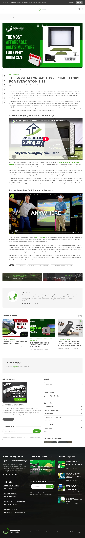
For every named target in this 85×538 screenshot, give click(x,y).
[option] (15, 333)
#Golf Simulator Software (11, 504)
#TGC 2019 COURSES (16, 507)
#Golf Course (7, 491)
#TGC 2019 (6, 507)
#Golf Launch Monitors (10, 499)
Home (41, 17)
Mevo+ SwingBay (40, 237)
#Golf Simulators (21, 265)
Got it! (79, 2)
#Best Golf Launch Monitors (11, 485)
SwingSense (15, 85)
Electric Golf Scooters (63, 417)
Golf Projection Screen (39, 338)
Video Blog (69, 275)
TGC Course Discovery (20, 275)
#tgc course (7, 512)
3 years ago (11, 346)
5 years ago (21, 85)
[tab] (61, 456)
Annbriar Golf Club (17, 278)
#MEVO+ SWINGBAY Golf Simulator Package (38, 265)
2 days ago (35, 472)
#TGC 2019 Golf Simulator (10, 509)
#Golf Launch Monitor (10, 496)
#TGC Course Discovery (19, 512)
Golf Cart (63, 428)
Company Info (63, 406)
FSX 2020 (63, 421)
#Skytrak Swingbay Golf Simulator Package (62, 265)
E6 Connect (63, 413)
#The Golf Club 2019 (9, 515)
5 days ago (68, 503)
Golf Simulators (48, 17)
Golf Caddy (63, 424)
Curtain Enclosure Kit (63, 410)
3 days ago (68, 480)
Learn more (71, 2)
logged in (15, 366)
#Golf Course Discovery (10, 493)
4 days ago (68, 492)
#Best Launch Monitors (10, 488)
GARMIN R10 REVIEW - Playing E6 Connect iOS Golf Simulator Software (60, 278)
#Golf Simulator (8, 501)
